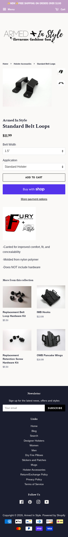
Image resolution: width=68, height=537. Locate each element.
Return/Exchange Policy (34, 474)
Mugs (34, 464)
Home (5, 63)
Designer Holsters (34, 440)
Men (34, 450)
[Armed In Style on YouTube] (47, 502)
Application (10, 160)
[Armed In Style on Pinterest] (30, 502)
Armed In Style (32, 515)
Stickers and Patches (34, 460)
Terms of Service (34, 484)
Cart (62, 9)
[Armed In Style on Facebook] (21, 502)
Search (34, 435)
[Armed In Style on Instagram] (38, 502)
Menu (11, 9)
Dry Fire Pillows (34, 455)
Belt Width (9, 144)
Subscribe (55, 408)
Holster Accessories (22, 63)
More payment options (34, 199)
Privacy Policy (34, 479)
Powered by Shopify (53, 515)
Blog (34, 431)
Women (34, 445)
